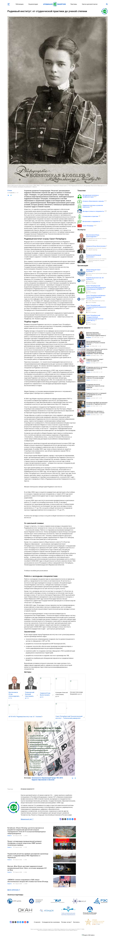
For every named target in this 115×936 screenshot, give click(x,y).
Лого (54, 4)
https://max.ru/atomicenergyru (60, 819)
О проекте (37, 922)
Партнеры (73, 4)
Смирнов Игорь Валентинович (96, 246)
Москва (90, 275)
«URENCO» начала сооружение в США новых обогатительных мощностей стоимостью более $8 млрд (27, 880)
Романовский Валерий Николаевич (93, 256)
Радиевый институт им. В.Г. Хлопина (97, 238)
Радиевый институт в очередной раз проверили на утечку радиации (96, 394)
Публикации (19, 4)
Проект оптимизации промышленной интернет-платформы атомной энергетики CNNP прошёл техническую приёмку (24, 843)
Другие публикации (13, 889)
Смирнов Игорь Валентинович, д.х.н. (45, 695)
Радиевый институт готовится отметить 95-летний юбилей (95, 377)
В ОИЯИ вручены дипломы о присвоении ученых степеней (95, 411)
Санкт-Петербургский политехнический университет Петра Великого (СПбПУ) (96, 287)
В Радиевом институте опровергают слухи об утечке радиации (95, 386)
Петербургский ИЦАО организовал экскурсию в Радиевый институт (96, 403)
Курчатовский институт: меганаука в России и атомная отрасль (95, 343)
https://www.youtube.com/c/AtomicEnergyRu (75, 819)
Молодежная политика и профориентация (91, 196)
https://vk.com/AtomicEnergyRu (72, 819)
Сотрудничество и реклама (51, 922)
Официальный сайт (26, 819)
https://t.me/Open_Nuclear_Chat (70, 819)
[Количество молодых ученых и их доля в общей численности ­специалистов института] (50, 514)
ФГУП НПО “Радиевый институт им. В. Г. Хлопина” (25, 716)
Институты (90, 281)
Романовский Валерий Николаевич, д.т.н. (29, 695)
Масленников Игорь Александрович (92, 235)
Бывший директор (92, 240)
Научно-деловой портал (90, 4)
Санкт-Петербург (88, 225)
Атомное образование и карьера (93, 201)
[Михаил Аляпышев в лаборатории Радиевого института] (50, 485)
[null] (8, 195)
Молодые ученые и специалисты (93, 211)
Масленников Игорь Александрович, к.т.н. (14, 695)
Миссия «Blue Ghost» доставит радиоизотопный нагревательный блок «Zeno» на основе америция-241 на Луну (27, 868)
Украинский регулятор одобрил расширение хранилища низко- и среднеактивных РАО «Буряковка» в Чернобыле (27, 855)
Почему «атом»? (66, 922)
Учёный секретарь (92, 249)
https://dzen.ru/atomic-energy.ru (65, 819)
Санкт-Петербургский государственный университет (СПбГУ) (96, 307)
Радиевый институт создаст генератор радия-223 (94, 360)
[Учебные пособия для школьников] (50, 569)
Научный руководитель (94, 260)
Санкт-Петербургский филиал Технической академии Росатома (95, 297)
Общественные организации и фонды (97, 273)
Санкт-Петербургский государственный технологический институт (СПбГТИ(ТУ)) (94, 318)
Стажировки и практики (90, 216)
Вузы (89, 291)
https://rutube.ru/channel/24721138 (63, 819)
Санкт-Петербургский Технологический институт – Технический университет (69, 717)
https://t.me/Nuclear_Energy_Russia (68, 819)
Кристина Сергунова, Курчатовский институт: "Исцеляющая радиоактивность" (96, 334)
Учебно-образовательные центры (96, 300)
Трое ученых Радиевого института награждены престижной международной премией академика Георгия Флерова (96, 351)
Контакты (76, 922)
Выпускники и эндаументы (91, 221)
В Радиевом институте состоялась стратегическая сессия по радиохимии (96, 369)
